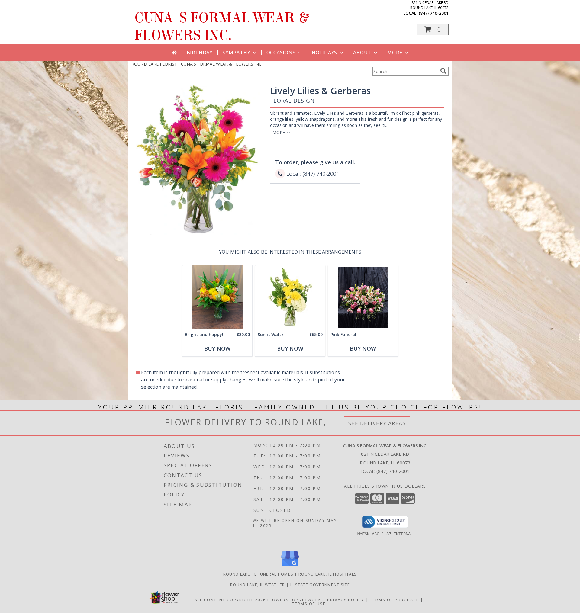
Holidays (324, 52)
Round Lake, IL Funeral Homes (258, 574)
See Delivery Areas (377, 423)
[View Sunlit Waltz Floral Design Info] (290, 297)
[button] (433, 29)
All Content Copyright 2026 (230, 599)
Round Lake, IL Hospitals (327, 574)
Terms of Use (309, 603)
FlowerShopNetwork (294, 599)
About (362, 52)
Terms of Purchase (394, 599)
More (394, 52)
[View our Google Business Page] (290, 567)
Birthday (200, 52)
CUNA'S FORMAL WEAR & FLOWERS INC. (221, 26)
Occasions (281, 52)
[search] (443, 71)
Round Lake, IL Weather (257, 584)
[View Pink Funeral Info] (363, 297)
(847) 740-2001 (434, 13)
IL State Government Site (320, 584)
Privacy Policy (345, 599)
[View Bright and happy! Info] (217, 297)
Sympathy (236, 52)
